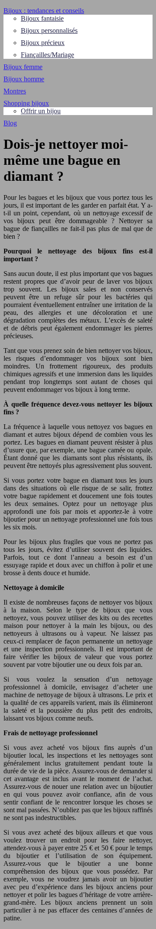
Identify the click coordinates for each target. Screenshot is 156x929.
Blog (10, 123)
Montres (14, 91)
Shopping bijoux (26, 103)
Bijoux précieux (43, 42)
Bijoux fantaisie (42, 18)
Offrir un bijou (41, 111)
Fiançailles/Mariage (47, 54)
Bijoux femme (22, 66)
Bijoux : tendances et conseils (43, 10)
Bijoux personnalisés (49, 30)
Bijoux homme (23, 79)
